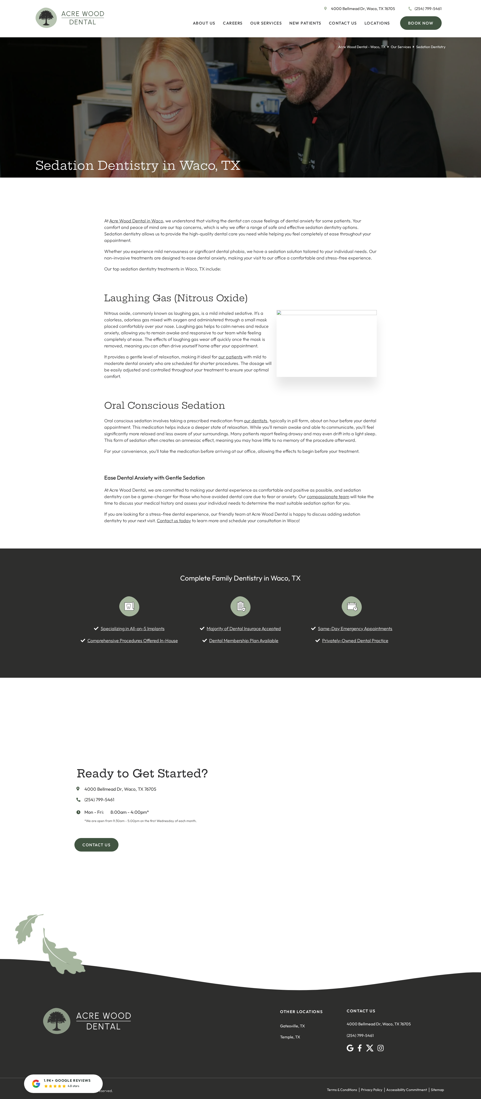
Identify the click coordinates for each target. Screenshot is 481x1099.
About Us (204, 23)
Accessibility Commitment (406, 1089)
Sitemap (437, 1089)
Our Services (266, 23)
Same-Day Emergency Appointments (355, 628)
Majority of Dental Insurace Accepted (244, 628)
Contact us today (174, 520)
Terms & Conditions (342, 1089)
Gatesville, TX (292, 1025)
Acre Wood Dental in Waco (136, 221)
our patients (230, 357)
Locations (377, 23)
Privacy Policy (371, 1089)
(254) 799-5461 (428, 8)
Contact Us (343, 23)
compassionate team (328, 496)
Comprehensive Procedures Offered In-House (132, 640)
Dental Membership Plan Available (243, 640)
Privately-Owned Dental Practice (355, 640)
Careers (233, 23)
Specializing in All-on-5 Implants (133, 628)
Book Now (421, 23)
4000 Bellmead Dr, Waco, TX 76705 (363, 8)
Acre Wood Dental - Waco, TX (362, 47)
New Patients (305, 23)
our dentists (255, 421)
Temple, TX (290, 1036)
